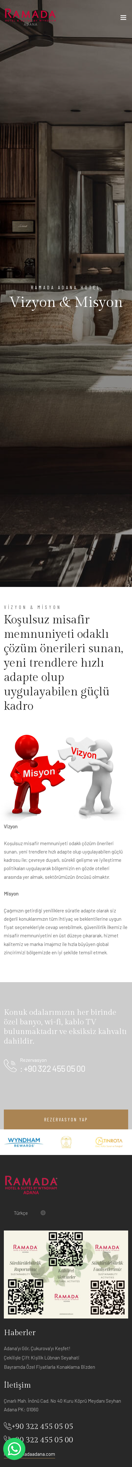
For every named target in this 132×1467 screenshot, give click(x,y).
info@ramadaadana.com (29, 1454)
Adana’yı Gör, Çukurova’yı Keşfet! (37, 1348)
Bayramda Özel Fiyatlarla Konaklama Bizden (49, 1367)
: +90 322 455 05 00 (52, 1068)
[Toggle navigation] (123, 19)
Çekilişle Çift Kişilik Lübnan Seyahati (41, 1357)
